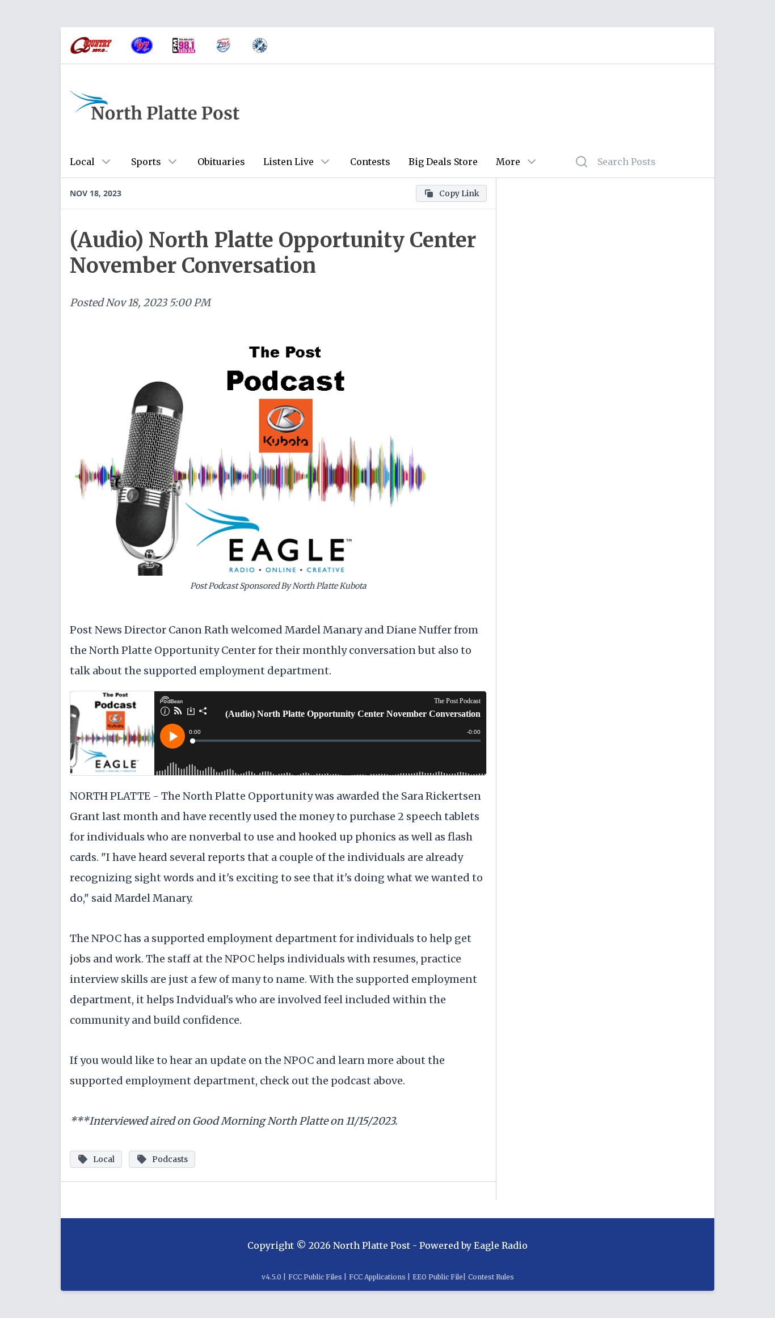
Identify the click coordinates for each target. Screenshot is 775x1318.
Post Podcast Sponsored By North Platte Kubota (278, 586)
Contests (370, 161)
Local (82, 161)
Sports (146, 161)
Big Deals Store (443, 161)
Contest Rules (491, 1277)
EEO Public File (437, 1277)
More (508, 161)
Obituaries (221, 161)
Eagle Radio (501, 1245)
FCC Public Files (315, 1277)
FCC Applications (377, 1277)
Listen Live (288, 161)
